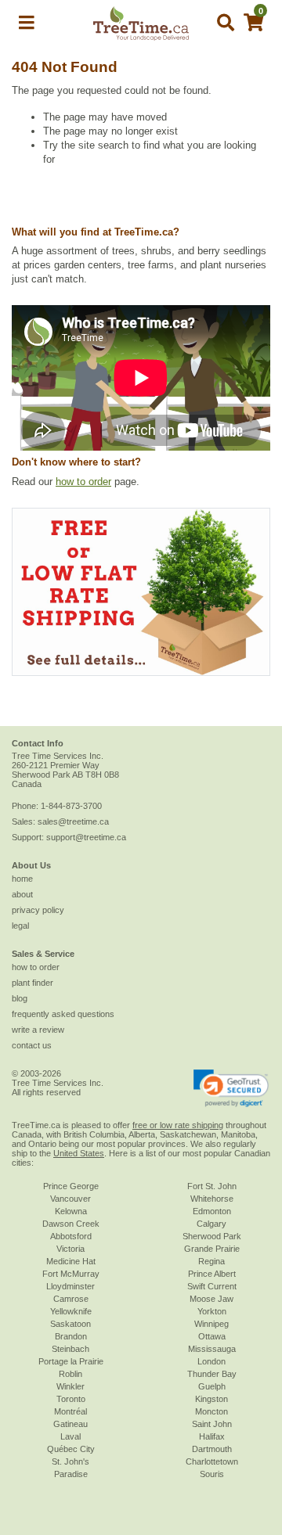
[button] (26, 25)
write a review (38, 1029)
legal (20, 925)
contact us (32, 1045)
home (22, 878)
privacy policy (38, 910)
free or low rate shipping (177, 1125)
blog (19, 998)
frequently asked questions (63, 1014)
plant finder (32, 982)
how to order (83, 481)
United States (78, 1153)
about (22, 894)
